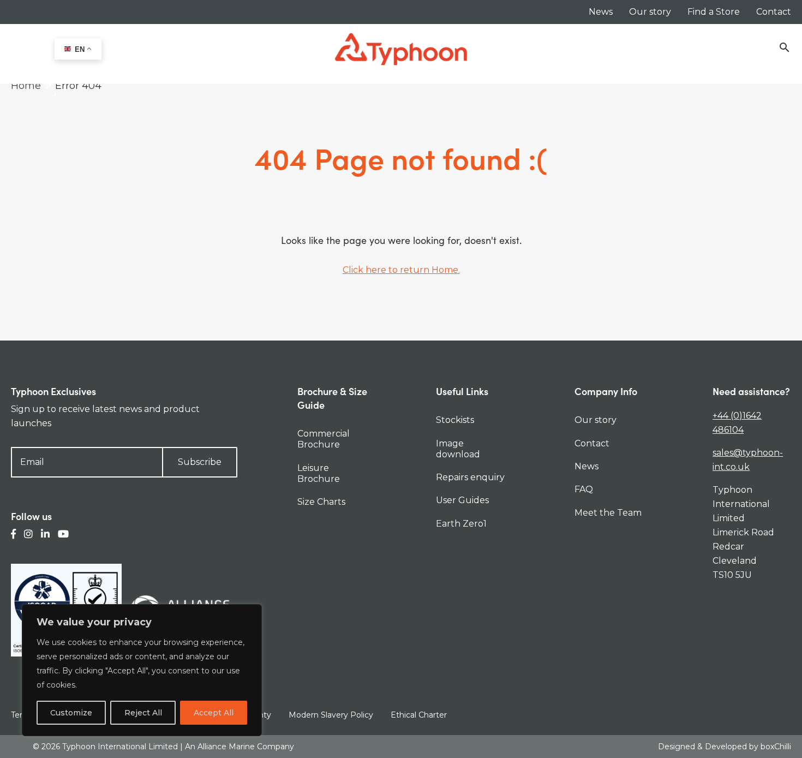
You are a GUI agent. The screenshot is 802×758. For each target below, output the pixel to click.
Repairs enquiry (470, 477)
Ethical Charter (419, 715)
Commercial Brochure (323, 439)
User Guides (462, 500)
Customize (71, 713)
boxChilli (776, 746)
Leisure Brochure (318, 473)
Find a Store (713, 12)
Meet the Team (608, 513)
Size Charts (321, 502)
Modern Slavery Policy (331, 715)
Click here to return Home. (401, 270)
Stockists (455, 420)
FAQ (583, 489)
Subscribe (200, 462)
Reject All (143, 713)
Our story (650, 12)
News (601, 12)
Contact (773, 12)
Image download (458, 448)
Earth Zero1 (461, 523)
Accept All (214, 713)
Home (26, 86)
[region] (142, 670)
